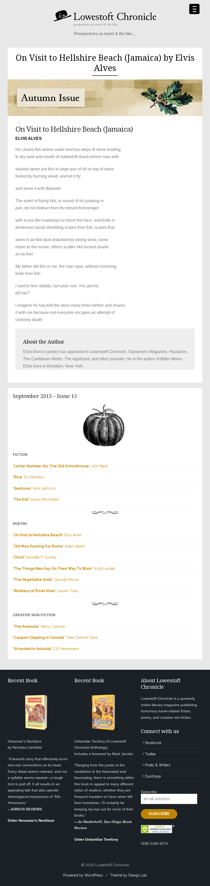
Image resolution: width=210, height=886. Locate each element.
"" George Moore (46, 580)
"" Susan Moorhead (36, 499)
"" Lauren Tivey (45, 591)
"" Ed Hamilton (28, 477)
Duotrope (153, 776)
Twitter (150, 754)
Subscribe (149, 792)
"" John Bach (60, 466)
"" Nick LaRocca (34, 488)
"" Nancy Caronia (39, 626)
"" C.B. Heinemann (46, 649)
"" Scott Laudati (64, 568)
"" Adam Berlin (49, 546)
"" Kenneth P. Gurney (35, 557)
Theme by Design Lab (128, 875)
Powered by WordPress (83, 875)
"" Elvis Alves (47, 535)
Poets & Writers (158, 765)
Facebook (153, 743)
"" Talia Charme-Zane (55, 637)
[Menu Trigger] (194, 9)
